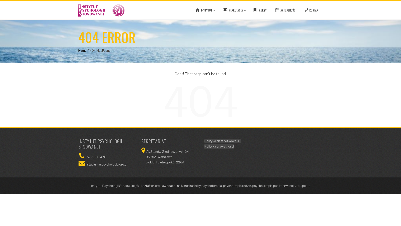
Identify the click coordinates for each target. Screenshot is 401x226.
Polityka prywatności (219, 146)
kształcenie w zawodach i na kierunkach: (169, 186)
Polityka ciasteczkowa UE (222, 141)
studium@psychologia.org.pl (107, 164)
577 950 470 (96, 157)
